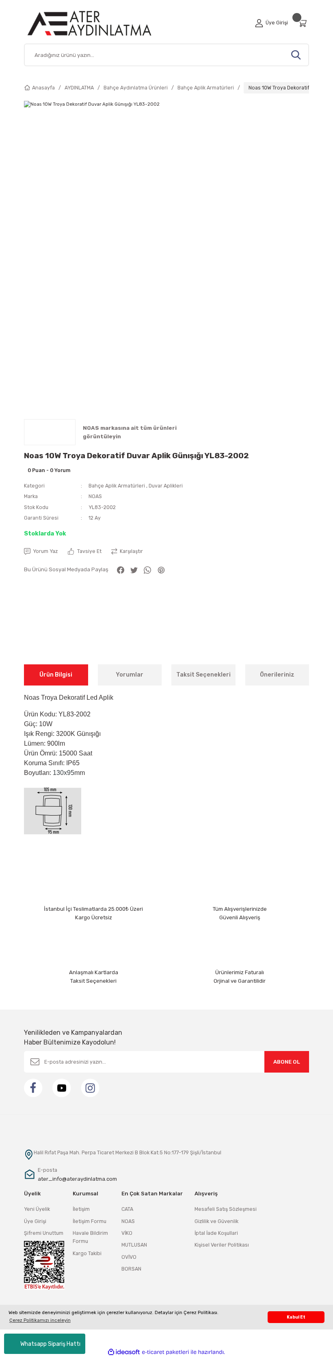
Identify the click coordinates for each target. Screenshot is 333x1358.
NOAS (95, 496)
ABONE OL (286, 1062)
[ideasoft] (124, 1352)
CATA (127, 1209)
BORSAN (131, 1269)
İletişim (81, 1209)
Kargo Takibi (87, 1253)
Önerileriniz (277, 674)
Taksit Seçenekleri (203, 674)
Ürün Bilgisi (55, 674)
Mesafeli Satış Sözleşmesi (226, 1209)
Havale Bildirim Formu (90, 1237)
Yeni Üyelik (37, 1209)
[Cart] (303, 23)
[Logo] (99, 23)
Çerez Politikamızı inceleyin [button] (40, 1320)
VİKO (126, 1233)
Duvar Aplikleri (166, 486)
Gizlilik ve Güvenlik (216, 1221)
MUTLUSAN (134, 1245)
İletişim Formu (89, 1221)
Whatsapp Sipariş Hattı (50, 1344)
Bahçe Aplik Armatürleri (117, 486)
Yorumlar (129, 674)
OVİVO (128, 1257)
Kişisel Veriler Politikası (222, 1245)
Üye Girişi (35, 1221)
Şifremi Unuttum (43, 1233)
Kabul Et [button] (296, 1317)
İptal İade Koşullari (216, 1233)
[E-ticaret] (165, 1352)
